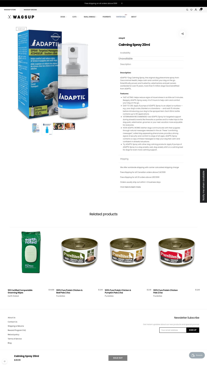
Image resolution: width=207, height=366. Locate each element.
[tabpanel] (53, 75)
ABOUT (133, 17)
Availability (125, 52)
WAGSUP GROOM (30, 10)
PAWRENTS (107, 17)
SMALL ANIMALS (89, 17)
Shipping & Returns (16, 326)
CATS (74, 17)
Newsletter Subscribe (186, 317)
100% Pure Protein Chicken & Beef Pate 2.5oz (69, 291)
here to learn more (133, 187)
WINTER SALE (121, 16)
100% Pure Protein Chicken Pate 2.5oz (165, 291)
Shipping (124, 159)
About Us (11, 317)
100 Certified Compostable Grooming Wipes (20, 291)
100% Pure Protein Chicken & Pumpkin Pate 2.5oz (118, 291)
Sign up (193, 330)
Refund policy (13, 334)
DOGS (62, 17)
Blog (10, 343)
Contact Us (12, 322)
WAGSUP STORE (10, 10)
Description (125, 64)
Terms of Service (15, 339)
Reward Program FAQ (17, 330)
